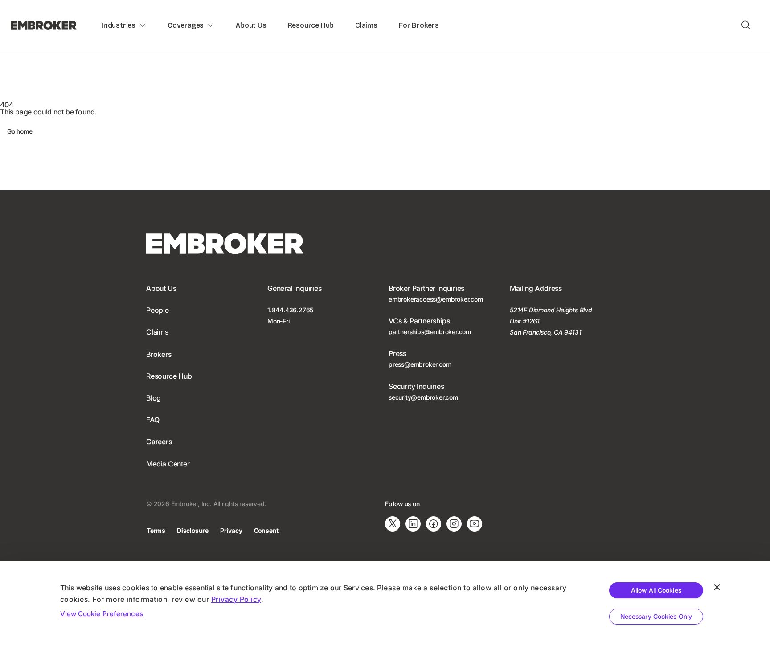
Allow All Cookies (656, 590)
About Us (251, 25)
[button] (746, 25)
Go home (20, 131)
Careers (159, 441)
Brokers (159, 354)
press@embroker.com (420, 364)
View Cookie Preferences (101, 613)
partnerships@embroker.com (430, 331)
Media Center (168, 463)
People (157, 310)
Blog (153, 397)
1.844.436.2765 (290, 310)
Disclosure (193, 530)
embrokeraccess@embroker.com (436, 299)
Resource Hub (311, 25)
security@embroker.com (423, 397)
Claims (366, 25)
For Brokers (419, 25)
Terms (156, 530)
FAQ (152, 419)
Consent (266, 530)
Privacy (231, 530)
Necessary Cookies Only (656, 616)
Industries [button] (118, 25)
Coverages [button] (186, 25)
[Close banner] (717, 587)
